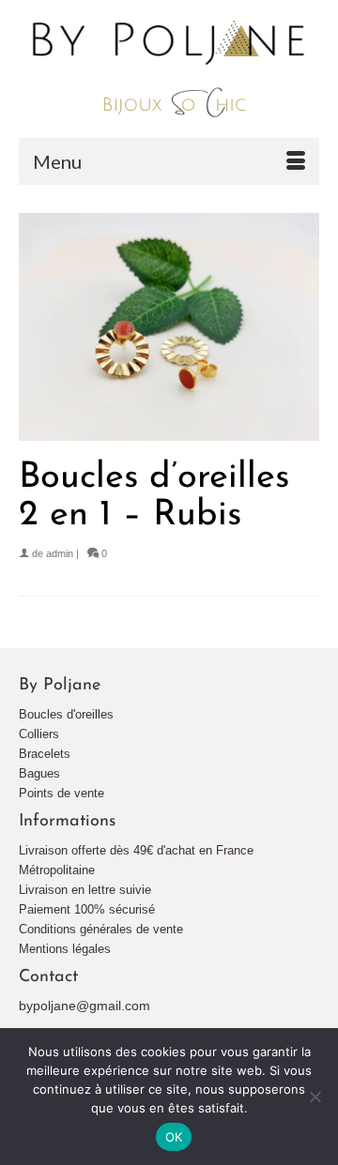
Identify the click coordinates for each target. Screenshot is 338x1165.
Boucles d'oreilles (66, 714)
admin (59, 553)
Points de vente (61, 793)
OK (174, 1136)
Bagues (39, 773)
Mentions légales (65, 949)
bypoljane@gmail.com (84, 1005)
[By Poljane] (169, 68)
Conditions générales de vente (101, 929)
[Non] (314, 1096)
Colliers (39, 734)
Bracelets (44, 754)
